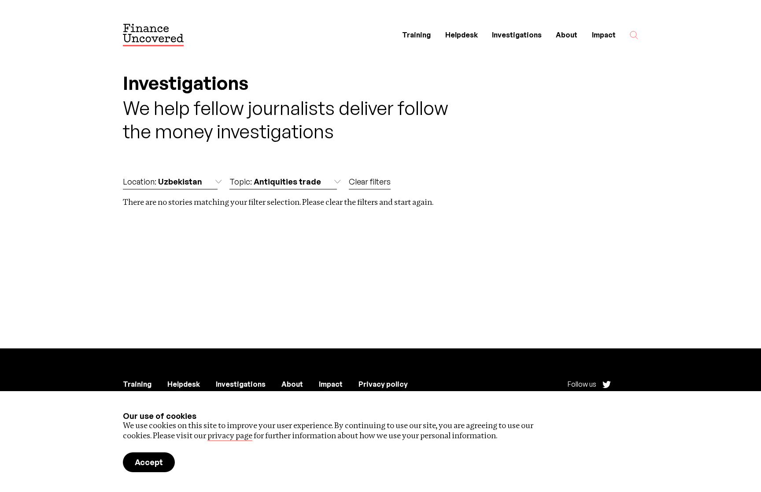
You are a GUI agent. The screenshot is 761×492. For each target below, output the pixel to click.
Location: (162, 181)
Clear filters (370, 181)
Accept (149, 462)
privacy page (229, 435)
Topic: (275, 181)
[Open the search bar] (634, 35)
